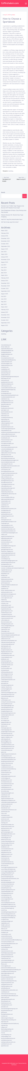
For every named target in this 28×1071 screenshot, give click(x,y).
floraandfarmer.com (6, 467)
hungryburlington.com (6, 711)
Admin (13, 14)
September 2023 (5, 291)
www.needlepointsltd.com (8, 902)
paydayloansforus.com (7, 382)
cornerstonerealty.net (7, 938)
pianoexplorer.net (5, 945)
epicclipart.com (5, 410)
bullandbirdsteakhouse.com (8, 904)
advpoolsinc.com (5, 796)
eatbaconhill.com (5, 374)
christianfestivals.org (6, 733)
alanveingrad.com (5, 739)
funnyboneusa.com (6, 765)
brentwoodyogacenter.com (8, 914)
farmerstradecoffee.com (7, 843)
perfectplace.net (5, 583)
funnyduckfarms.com (6, 1005)
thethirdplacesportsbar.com (8, 953)
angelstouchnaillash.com (7, 536)
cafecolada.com (5, 620)
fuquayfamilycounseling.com (8, 1019)
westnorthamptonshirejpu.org (9, 436)
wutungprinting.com (6, 743)
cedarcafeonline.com (6, 361)
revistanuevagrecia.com (7, 685)
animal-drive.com (5, 821)
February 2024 (5, 278)
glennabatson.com (6, 648)
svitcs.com (4, 813)
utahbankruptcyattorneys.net (8, 493)
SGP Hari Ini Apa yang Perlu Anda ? (10, 222)
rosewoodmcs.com (6, 934)
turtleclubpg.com (5, 778)
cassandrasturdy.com (6, 614)
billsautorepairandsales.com (8, 977)
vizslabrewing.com (6, 510)
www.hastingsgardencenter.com (9, 943)
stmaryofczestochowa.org (8, 702)
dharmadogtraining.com (7, 1029)
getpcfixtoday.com (6, 404)
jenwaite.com (4, 1006)
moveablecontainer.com (7, 443)
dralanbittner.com (5, 512)
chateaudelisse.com (6, 430)
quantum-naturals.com (7, 979)
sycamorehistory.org (6, 936)
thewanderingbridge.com (7, 705)
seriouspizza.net (5, 815)
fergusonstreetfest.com (7, 982)
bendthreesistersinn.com (7, 761)
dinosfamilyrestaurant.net (8, 458)
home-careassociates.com (8, 590)
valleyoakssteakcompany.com (9, 802)
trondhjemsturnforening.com (8, 971)
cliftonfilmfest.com (6, 486)
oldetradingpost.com (6, 451)
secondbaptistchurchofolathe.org (10, 1023)
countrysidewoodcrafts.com (8, 387)
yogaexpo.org (4, 588)
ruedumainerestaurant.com (8, 679)
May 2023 (3, 301)
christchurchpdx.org (6, 661)
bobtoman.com (5, 415)
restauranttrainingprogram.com (9, 560)
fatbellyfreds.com (6, 958)
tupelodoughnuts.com (7, 525)
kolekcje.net (4, 575)
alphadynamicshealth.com (8, 999)
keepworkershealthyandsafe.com (9, 395)
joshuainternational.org (7, 861)
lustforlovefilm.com (6, 668)
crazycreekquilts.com (6, 657)
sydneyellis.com (5, 557)
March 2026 (4, 230)
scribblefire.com (5, 586)
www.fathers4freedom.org (8, 869)
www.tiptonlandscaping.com (8, 915)
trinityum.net (4, 949)
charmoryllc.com (5, 629)
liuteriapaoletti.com (6, 756)
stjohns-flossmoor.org (7, 763)
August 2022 (4, 325)
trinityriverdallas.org (6, 581)
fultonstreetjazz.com (7, 439)
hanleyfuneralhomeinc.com (8, 529)
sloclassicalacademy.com (7, 644)
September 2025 (5, 246)
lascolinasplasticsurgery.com (8, 906)
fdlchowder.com (5, 901)
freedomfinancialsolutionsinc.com (10, 878)
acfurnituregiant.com (6, 363)
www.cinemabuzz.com (7, 930)
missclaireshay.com (6, 345)
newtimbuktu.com (6, 371)
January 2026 (4, 236)
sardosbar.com (5, 505)
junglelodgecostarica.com (8, 731)
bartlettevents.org (6, 441)
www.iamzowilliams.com (7, 941)
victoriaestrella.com (6, 782)
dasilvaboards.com (6, 646)
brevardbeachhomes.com (7, 471)
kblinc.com (4, 518)
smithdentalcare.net (6, 1040)
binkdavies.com (5, 659)
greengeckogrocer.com (7, 549)
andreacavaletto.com (6, 592)
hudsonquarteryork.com (7, 962)
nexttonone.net (5, 858)
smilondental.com (6, 540)
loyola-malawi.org (6, 601)
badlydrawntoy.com (6, 852)
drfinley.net (4, 1012)
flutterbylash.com (5, 1001)
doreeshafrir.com (5, 690)
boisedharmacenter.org (7, 596)
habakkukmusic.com (6, 856)
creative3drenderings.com (7, 841)
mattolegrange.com (6, 729)
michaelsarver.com (6, 547)
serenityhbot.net (5, 860)
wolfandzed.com (5, 927)
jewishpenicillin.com (6, 564)
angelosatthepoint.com (7, 798)
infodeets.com (5, 356)
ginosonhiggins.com (6, 741)
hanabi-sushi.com (5, 925)
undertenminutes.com (7, 365)
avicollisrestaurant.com (7, 789)
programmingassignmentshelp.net (10, 376)
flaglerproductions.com (7, 651)
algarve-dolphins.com (6, 737)
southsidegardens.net (6, 947)
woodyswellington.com (7, 956)
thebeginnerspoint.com (7, 624)
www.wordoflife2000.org (7, 497)
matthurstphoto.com (6, 986)
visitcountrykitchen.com (7, 735)
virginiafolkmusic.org (6, 570)
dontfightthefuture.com (7, 480)
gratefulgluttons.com (7, 611)
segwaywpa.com (5, 830)
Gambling (10, 171)
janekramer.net (5, 716)
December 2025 (5, 238)
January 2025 (4, 257)
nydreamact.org (5, 399)
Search (3, 192)
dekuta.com (4, 928)
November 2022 (5, 317)
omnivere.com (4, 367)
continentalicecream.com (7, 655)
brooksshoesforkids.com (7, 824)
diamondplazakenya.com (7, 973)
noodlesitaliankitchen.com (8, 397)
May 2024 (3, 270)
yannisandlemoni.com (6, 514)
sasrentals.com (5, 544)
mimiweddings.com (6, 1036)
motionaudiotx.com (6, 1031)
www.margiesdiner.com (7, 899)
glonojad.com (4, 683)
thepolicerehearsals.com (7, 637)
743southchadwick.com (7, 475)
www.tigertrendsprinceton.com (9, 867)
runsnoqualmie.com (6, 895)
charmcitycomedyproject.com (8, 692)
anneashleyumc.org (6, 888)
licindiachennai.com (6, 352)
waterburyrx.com (5, 795)
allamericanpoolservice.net (8, 562)
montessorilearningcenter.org (8, 980)
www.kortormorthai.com (7, 884)
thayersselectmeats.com (7, 826)
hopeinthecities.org (6, 609)
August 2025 (4, 249)
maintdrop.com (5, 413)
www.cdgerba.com (6, 966)
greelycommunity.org (6, 677)
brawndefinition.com (6, 653)
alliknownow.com (5, 638)
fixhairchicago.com (6, 806)
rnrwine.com (4, 1016)
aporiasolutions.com (6, 828)
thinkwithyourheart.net (7, 492)
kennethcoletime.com (7, 709)
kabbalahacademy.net (6, 538)
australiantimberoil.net (7, 456)
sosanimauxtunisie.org (7, 417)
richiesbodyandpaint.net (7, 350)
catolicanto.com (5, 577)
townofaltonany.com (6, 750)
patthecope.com (5, 811)
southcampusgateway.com (8, 428)
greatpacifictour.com (6, 780)
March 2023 (4, 307)
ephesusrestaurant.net (7, 954)
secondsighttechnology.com (8, 545)
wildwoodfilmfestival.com (8, 434)
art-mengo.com (5, 720)
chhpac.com (4, 1027)
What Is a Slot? (21, 178)
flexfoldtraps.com (6, 880)
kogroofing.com (5, 419)
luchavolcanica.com (6, 772)
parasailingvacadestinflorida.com (9, 995)
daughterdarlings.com (6, 354)
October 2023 (5, 288)
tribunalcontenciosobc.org (8, 642)
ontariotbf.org (5, 391)
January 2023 (4, 312)
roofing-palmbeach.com (7, 479)
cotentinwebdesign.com (7, 449)
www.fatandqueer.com (7, 886)
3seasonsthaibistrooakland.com (9, 584)
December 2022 (5, 315)
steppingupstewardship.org (8, 917)
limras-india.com (5, 347)
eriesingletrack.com (6, 519)
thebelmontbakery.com (7, 384)
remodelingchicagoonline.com (9, 912)
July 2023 (3, 296)
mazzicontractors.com (7, 951)
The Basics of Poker (6, 179)
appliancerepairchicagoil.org (8, 389)
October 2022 (5, 320)
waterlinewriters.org (6, 835)
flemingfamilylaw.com (7, 1014)
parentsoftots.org (6, 839)
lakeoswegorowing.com (7, 1018)
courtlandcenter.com (6, 785)
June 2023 (4, 299)
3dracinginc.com (5, 631)
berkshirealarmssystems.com (8, 508)
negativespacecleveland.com (8, 754)
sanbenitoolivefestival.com (8, 616)
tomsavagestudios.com (7, 566)
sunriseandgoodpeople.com (8, 757)
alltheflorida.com (5, 988)
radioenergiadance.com (7, 423)
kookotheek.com (5, 425)
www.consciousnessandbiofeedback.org (11, 940)
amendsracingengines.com (8, 882)
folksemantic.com (6, 503)
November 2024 (5, 259)
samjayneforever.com (6, 984)
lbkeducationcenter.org (7, 579)
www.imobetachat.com (7, 848)
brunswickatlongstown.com (8, 713)
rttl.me (3, 1033)
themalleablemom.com (7, 707)
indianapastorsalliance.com (8, 800)
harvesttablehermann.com (8, 462)
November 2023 (5, 286)
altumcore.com (5, 819)
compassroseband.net (7, 817)
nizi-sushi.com (4, 718)
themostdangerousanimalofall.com (10, 635)
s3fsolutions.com (5, 469)
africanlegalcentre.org (7, 674)
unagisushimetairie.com (7, 400)
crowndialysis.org (5, 558)
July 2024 (3, 265)
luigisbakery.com (5, 923)
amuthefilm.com (5, 666)
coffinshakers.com (6, 700)
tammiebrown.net (5, 724)
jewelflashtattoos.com (7, 402)
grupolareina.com (5, 445)
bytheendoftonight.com (7, 607)
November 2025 (5, 241)
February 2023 (5, 309)
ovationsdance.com (6, 571)
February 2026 (5, 233)
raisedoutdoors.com (6, 490)
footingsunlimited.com (7, 893)
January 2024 (4, 280)
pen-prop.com (4, 865)
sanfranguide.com (5, 627)
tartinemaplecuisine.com (7, 715)
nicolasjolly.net (5, 670)
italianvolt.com (5, 506)
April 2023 (4, 304)
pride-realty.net (5, 997)
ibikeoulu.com (4, 698)
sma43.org (4, 910)
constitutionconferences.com (8, 809)
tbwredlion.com (5, 975)
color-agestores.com (6, 598)
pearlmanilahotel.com (7, 412)
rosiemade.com (5, 523)
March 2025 (4, 254)
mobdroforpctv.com (6, 612)
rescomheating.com (6, 1034)
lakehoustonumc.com (6, 854)
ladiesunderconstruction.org (8, 453)
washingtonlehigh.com (7, 921)
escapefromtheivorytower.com (9, 473)
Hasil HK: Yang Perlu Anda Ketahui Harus (11, 219)
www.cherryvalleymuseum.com (9, 447)
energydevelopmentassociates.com (10, 466)
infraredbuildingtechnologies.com (9, 460)
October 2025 (5, 243)
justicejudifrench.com (6, 703)
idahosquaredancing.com (7, 499)
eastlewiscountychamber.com (9, 640)
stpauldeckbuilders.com (7, 891)
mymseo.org (4, 1025)
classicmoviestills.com (7, 618)
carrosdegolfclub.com (7, 464)
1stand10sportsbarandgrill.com (9, 532)
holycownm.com (5, 774)
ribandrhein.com (5, 573)
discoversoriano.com (6, 622)
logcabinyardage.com (6, 845)
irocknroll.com (5, 495)
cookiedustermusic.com (7, 767)
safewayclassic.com (6, 386)
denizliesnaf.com (5, 808)
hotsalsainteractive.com (7, 358)
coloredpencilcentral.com (7, 484)
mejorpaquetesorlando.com (8, 531)
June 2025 (4, 251)
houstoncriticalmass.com (7, 633)
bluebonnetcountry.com (7, 408)
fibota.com (4, 964)
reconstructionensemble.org (8, 769)
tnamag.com (4, 822)
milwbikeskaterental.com (7, 746)
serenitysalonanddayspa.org (8, 360)
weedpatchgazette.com (7, 516)
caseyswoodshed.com (6, 804)
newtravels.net (5, 380)
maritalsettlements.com (7, 744)
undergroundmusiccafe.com (8, 1042)
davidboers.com (5, 847)
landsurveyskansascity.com (8, 889)
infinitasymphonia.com (7, 672)
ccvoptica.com (5, 919)
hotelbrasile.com (5, 438)
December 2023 (5, 283)
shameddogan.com (6, 837)
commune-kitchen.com (7, 664)
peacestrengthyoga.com (7, 876)
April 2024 (4, 272)
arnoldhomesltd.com (6, 482)
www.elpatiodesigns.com (7, 960)
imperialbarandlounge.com (8, 488)
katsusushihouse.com (6, 676)
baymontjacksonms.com (7, 748)
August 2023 (4, 293)
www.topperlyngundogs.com (8, 871)
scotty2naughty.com (6, 689)
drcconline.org (4, 791)
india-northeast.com (6, 477)
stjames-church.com (6, 687)
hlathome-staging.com (7, 551)
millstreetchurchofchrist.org (8, 993)
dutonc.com (4, 726)
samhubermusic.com (6, 1044)
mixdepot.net (4, 932)
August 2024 (4, 262)
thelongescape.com (6, 728)
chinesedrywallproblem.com (8, 759)
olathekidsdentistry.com (7, 527)
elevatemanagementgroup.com (9, 1008)
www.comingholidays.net (7, 625)
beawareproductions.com (7, 694)
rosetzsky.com (5, 681)
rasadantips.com (5, 369)
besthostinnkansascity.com (8, 1038)
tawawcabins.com (5, 501)
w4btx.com (4, 534)
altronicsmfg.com (5, 373)
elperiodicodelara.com (7, 348)
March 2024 (4, 275)
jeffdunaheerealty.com (7, 874)
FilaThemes (14, 1064)
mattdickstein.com (6, 850)
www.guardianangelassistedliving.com (11, 969)
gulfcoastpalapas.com (7, 832)
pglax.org (3, 752)
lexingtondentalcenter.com (8, 555)
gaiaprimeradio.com (6, 722)
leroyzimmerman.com (6, 1010)
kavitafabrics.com (5, 770)
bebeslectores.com (6, 454)
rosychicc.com (4, 603)
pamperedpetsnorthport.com (8, 521)
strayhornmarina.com (6, 650)
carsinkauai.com (5, 992)
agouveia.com (4, 1021)
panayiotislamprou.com (7, 426)
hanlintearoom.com (6, 1003)
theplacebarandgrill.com (7, 793)
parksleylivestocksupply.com (8, 594)
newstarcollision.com (6, 542)
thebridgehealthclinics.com (8, 834)
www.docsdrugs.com (6, 897)
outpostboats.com (6, 605)
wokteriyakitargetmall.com (8, 553)
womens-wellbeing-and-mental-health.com (12, 568)
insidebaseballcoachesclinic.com (9, 990)
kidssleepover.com (6, 378)
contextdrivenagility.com (7, 696)
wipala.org (4, 599)
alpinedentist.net (5, 421)
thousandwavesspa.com (7, 783)
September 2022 (5, 322)
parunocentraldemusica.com (8, 967)
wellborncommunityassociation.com (10, 432)
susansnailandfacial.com (7, 863)
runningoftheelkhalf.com (7, 873)
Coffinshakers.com (10, 3)
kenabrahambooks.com (7, 663)
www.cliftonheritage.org (7, 908)
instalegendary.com (6, 393)
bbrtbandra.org (5, 406)
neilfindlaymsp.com (6, 787)
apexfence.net (5, 1046)
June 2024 (4, 267)
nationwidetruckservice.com (8, 776)
